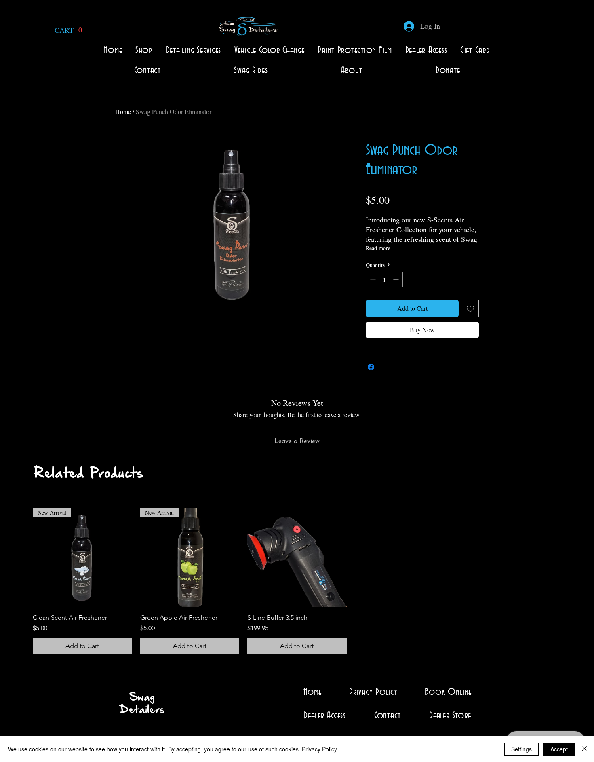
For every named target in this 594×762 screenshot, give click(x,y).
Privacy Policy (319, 749)
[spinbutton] (384, 279)
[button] (69, 30)
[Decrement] (372, 279)
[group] (297, 580)
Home (123, 111)
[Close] (584, 749)
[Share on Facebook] (371, 367)
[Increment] (397, 279)
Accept (559, 749)
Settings (521, 749)
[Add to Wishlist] (470, 308)
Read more (378, 248)
